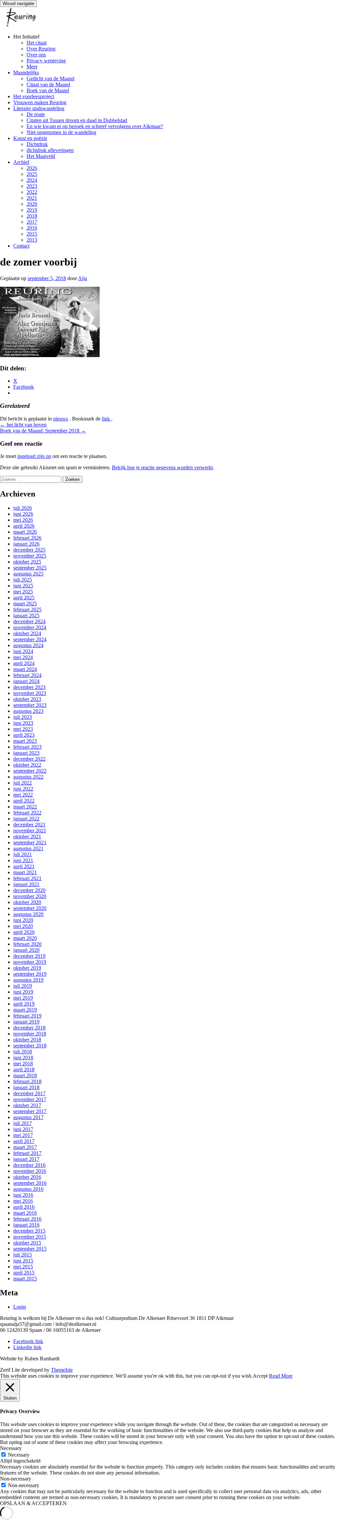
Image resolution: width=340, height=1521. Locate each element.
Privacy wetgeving (46, 60)
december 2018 (29, 1027)
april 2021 (24, 866)
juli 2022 (22, 783)
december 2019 (29, 956)
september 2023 (29, 705)
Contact (21, 246)
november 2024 (29, 627)
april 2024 (24, 663)
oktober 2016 (27, 1177)
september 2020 (29, 908)
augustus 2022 (28, 777)
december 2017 (29, 1093)
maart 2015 (25, 1278)
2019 (32, 210)
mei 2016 (23, 1201)
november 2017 (29, 1099)
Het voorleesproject (33, 96)
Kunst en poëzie (30, 138)
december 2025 (29, 550)
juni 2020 (23, 920)
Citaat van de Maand (48, 84)
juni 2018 (23, 1057)
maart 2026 (25, 532)
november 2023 (29, 693)
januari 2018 (26, 1087)
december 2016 (29, 1165)
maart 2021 (25, 872)
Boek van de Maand (48, 90)
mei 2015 (23, 1266)
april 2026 (24, 526)
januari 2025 (26, 615)
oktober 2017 (27, 1105)
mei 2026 (23, 520)
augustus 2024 (28, 645)
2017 (32, 222)
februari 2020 (27, 944)
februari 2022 (27, 812)
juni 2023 (23, 723)
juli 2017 (22, 1123)
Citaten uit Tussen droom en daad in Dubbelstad (77, 120)
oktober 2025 (27, 562)
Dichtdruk (37, 144)
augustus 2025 (28, 573)
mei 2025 (23, 591)
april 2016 (24, 1207)
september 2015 (29, 1249)
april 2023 (24, 735)
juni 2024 (23, 651)
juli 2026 (22, 508)
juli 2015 (22, 1254)
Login (19, 1307)
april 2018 (24, 1069)
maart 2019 (25, 1010)
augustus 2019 (28, 980)
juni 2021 (23, 860)
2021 (32, 198)
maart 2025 (25, 603)
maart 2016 (25, 1213)
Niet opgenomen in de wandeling (61, 132)
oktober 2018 (27, 1039)
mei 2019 (23, 998)
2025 (32, 174)
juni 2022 (23, 789)
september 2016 (29, 1183)
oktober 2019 (27, 968)
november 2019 (29, 962)
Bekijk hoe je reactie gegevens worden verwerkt (162, 467)
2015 (32, 234)
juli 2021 (22, 854)
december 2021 (29, 824)
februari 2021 (27, 878)
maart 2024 (25, 669)
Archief (21, 162)
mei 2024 (23, 657)
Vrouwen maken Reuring (39, 102)
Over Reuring (41, 48)
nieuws (60, 418)
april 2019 (24, 1004)
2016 (32, 228)
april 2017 (24, 1141)
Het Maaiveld (41, 156)
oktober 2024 (27, 633)
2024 (32, 180)
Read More (281, 1376)
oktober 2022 (27, 765)
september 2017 (29, 1111)
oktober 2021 (27, 836)
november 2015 (29, 1237)
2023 (32, 186)
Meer (32, 66)
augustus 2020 (28, 914)
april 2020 (24, 932)
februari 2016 (27, 1219)
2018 (32, 216)
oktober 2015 (27, 1243)
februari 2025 (27, 609)
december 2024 (29, 621)
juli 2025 (22, 579)
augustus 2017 (28, 1117)
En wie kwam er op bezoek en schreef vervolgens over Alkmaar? (95, 126)
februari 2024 (27, 675)
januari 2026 (26, 544)
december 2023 (29, 687)
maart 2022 (25, 806)
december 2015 (29, 1231)
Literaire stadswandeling (38, 108)
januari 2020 (26, 950)
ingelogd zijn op (34, 456)
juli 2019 (22, 986)
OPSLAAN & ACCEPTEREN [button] (33, 1503)
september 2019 (29, 974)
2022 (32, 192)
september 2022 (29, 771)
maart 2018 (25, 1075)
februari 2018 (27, 1081)
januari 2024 (26, 681)
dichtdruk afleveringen (50, 150)
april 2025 (24, 597)
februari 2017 (27, 1153)
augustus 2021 (28, 848)
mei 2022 (23, 795)
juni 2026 (23, 514)
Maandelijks (26, 72)
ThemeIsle (62, 1370)
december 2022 (29, 759)
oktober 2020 (27, 902)
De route (36, 114)
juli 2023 (22, 717)
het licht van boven (23, 424)
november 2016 (29, 1171)
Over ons (36, 54)
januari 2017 (26, 1159)
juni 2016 (23, 1195)
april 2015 (24, 1272)
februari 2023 (27, 747)
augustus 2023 (28, 711)
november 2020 (29, 896)
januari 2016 (26, 1225)
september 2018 (29, 1045)
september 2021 (29, 842)
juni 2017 (23, 1129)
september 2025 (29, 567)
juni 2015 (23, 1260)
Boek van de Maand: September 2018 (43, 430)
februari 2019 (27, 1016)
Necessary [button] (11, 1448)
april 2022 (24, 800)
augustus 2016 (28, 1189)
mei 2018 (23, 1063)
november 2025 (29, 556)
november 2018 (29, 1033)
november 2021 (29, 830)
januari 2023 (26, 753)
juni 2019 (23, 992)
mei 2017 (23, 1135)
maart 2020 (25, 938)
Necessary (19, 1455)
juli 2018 (22, 1051)
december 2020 (29, 890)
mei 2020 (23, 926)
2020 (32, 204)
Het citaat (36, 42)
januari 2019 (26, 1022)
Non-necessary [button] (15, 1479)
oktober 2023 (27, 699)
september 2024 (29, 639)
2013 (32, 240)
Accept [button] (260, 1376)
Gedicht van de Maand (50, 78)
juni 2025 (23, 585)
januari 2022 (26, 818)
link (106, 418)
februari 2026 (27, 538)
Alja (82, 278)
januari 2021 (26, 884)
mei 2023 (23, 729)
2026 (32, 168)
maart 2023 (25, 741)
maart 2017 (25, 1147)
